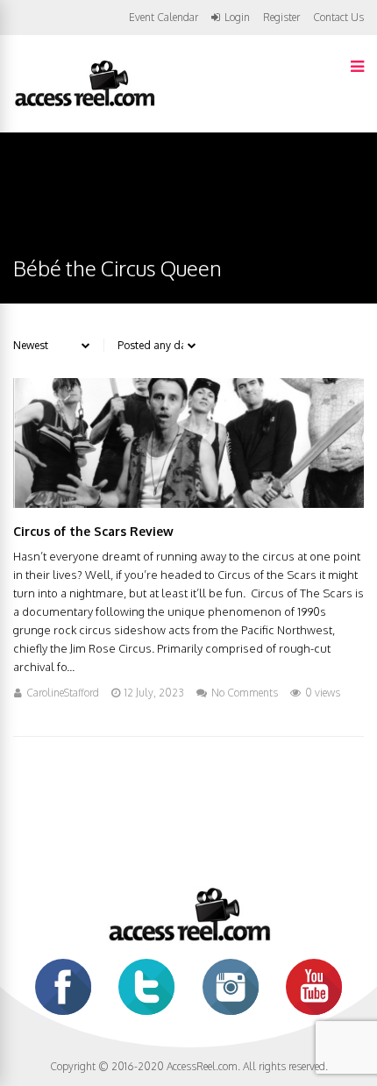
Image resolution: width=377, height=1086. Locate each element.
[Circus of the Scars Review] (188, 503)
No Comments (244, 692)
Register (281, 17)
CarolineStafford (62, 692)
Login (237, 17)
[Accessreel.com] (84, 104)
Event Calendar (163, 17)
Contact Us (338, 17)
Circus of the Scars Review (93, 531)
